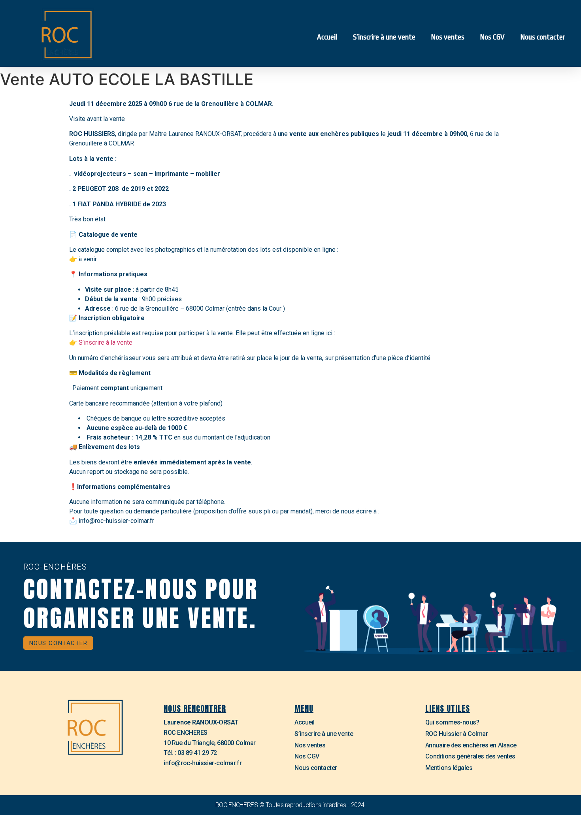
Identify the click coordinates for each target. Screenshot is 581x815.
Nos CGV (492, 37)
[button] (58, 643)
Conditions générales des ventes (470, 756)
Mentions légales (449, 768)
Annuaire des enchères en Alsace (471, 745)
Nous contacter (543, 37)
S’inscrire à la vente (105, 342)
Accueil (327, 37)
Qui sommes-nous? (452, 722)
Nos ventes (447, 37)
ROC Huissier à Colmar (456, 734)
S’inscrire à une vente (384, 37)
